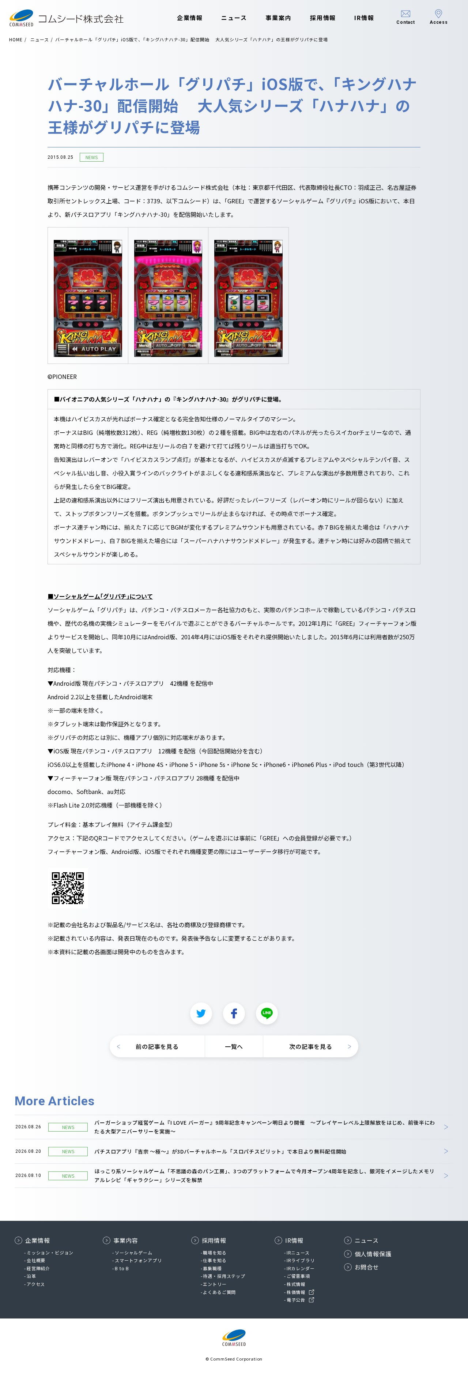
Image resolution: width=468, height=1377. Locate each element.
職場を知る (214, 1252)
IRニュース (298, 1252)
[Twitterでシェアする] (201, 1013)
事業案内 (278, 18)
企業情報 (190, 18)
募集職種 (212, 1268)
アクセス (36, 1284)
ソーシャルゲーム (133, 1252)
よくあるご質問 (219, 1292)
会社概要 (36, 1260)
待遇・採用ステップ (224, 1276)
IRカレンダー (301, 1268)
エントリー (214, 1284)
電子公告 (296, 1300)
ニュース (234, 18)
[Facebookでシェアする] (234, 1013)
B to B (122, 1268)
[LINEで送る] (267, 1013)
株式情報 (296, 1284)
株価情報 (296, 1292)
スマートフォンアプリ (138, 1260)
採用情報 (323, 18)
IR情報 (364, 18)
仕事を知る (214, 1260)
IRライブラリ (301, 1260)
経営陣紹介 (38, 1268)
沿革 (31, 1276)
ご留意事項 (298, 1276)
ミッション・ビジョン (50, 1252)
